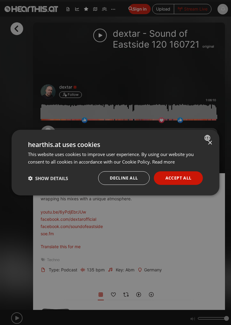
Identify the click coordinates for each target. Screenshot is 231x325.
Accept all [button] (178, 178)
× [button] (210, 142)
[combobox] (208, 138)
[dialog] (115, 162)
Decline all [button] (124, 178)
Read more (163, 161)
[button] (48, 178)
